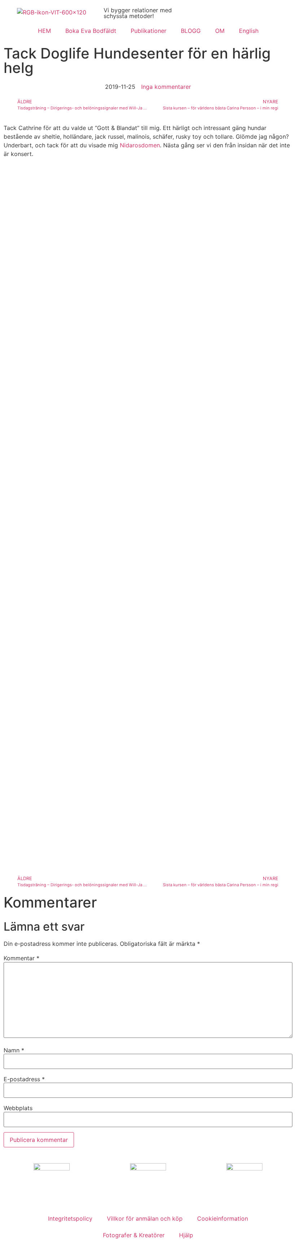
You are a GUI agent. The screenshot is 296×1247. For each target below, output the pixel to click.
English (248, 30)
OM (220, 30)
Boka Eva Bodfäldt (90, 30)
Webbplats (18, 1108)
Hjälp (186, 1235)
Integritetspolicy (70, 1218)
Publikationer (148, 30)
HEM (44, 30)
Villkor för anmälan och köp (145, 1218)
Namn (14, 1050)
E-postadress (24, 1079)
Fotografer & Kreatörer (134, 1235)
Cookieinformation (222, 1218)
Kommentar (21, 958)
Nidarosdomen (140, 145)
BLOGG (191, 30)
